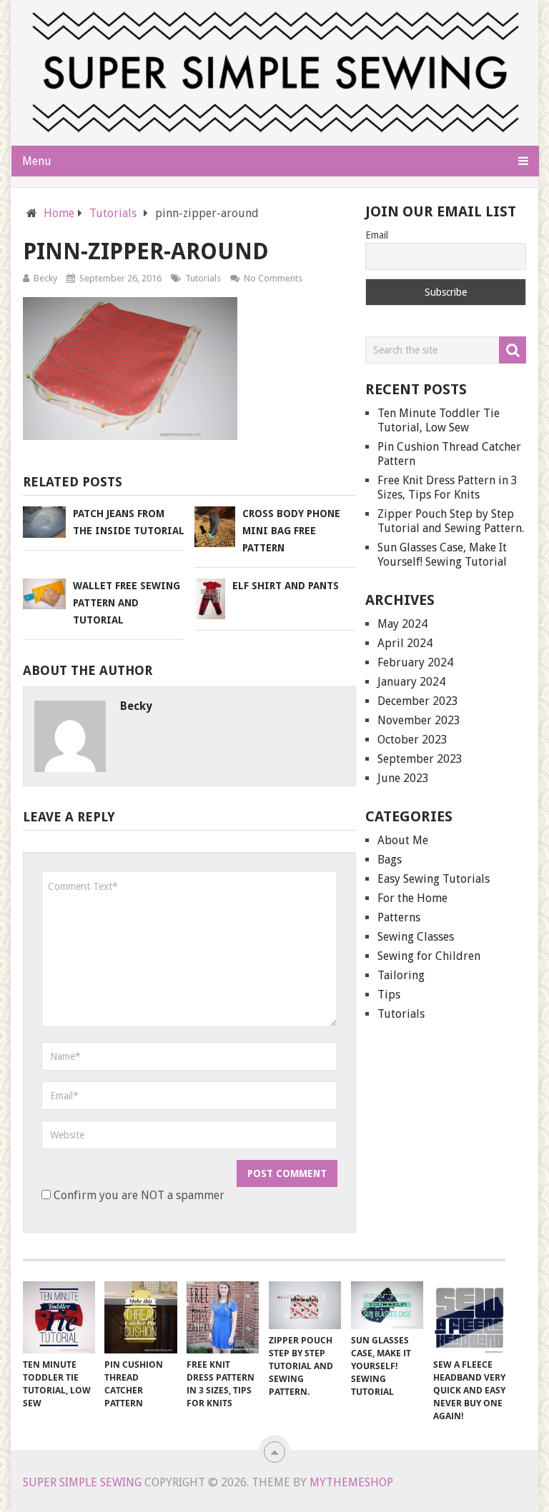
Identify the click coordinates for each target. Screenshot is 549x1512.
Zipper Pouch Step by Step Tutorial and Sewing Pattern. (450, 521)
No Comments (273, 278)
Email (376, 235)
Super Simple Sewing (82, 1482)
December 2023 (417, 701)
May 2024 (402, 624)
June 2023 (403, 778)
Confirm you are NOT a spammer (137, 1195)
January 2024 (411, 682)
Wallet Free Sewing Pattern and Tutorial (126, 603)
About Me (402, 840)
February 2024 (415, 662)
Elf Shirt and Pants (285, 585)
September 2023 (420, 759)
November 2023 (418, 720)
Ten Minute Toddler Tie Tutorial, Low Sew (438, 420)
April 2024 (404, 643)
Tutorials (203, 278)
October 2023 (412, 739)
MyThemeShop (351, 1482)
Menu (36, 161)
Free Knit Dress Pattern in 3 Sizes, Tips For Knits (447, 487)
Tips (388, 994)
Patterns (398, 917)
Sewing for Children (428, 956)
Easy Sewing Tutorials (433, 879)
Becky (45, 278)
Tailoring (401, 975)
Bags (389, 859)
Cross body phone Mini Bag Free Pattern (291, 531)
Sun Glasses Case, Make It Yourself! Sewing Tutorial (442, 555)
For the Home (412, 898)
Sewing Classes (415, 936)
